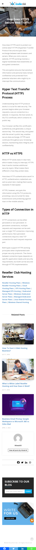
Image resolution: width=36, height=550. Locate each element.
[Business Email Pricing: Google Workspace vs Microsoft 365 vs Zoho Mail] (18, 404)
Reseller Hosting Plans (11, 283)
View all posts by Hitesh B (18, 450)
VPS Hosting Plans (22, 288)
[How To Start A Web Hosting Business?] (18, 333)
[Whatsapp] (30, 462)
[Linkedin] (26, 462)
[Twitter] (22, 462)
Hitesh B (10, 28)
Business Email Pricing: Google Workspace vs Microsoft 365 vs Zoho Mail (15, 421)
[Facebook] (18, 462)
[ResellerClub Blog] (20, 3)
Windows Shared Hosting (18, 302)
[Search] (32, 4)
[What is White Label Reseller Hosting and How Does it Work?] (18, 369)
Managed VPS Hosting (11, 291)
